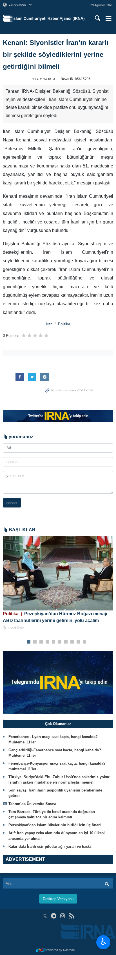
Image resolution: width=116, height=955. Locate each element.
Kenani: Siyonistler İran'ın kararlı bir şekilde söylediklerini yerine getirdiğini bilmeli (55, 54)
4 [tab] (47, 642)
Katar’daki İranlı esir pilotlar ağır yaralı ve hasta (49, 846)
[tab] (58, 723)
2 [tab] (35, 642)
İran (49, 324)
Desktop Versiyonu (58, 899)
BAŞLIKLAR (22, 529)
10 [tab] (84, 642)
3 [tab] (41, 642)
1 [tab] (29, 642)
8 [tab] (72, 642)
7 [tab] (66, 642)
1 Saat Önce (15, 628)
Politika (64, 324)
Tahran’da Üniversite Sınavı (32, 804)
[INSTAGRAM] (62, 916)
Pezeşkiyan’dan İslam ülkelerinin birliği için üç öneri (54, 825)
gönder (11, 503)
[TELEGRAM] (53, 916)
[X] (44, 916)
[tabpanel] (58, 583)
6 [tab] (60, 642)
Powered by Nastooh (60, 950)
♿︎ (103, 942)
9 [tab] (78, 642)
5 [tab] (54, 642)
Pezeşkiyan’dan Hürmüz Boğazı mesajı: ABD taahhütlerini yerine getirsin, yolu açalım (55, 617)
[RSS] (71, 916)
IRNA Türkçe (48, 18)
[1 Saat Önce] (58, 573)
